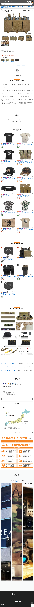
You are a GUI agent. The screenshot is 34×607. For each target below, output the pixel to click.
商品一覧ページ (6, 361)
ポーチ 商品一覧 (11, 364)
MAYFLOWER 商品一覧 (11, 363)
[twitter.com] (14, 601)
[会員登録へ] (28, 2)
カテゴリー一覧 (6, 364)
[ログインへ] (30, 2)
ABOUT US (2, 604)
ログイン (23, 65)
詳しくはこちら (17, 398)
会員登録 (18, 65)
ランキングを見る (16, 300)
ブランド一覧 (5, 363)
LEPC (4, 93)
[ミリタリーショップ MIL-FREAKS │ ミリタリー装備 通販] (7, 2)
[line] (18, 601)
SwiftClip (23, 85)
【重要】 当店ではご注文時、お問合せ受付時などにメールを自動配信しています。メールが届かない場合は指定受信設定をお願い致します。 (17, 7)
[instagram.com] (20, 601)
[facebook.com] (16, 601)
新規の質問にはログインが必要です (17, 121)
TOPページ (2, 361)
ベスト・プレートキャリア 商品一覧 (13, 369)
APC (1, 93)
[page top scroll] (32, 603)
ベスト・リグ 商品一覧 (11, 366)
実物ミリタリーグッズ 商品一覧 (12, 370)
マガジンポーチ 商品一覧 (12, 367)
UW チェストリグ (8, 93)
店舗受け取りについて (17, 481)
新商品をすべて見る (17, 235)
